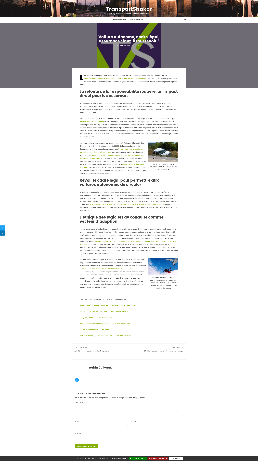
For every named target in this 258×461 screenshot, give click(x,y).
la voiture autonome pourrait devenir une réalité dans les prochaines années (115, 78)
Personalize (176, 458)
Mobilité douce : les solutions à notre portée (91, 351)
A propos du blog (119, 20)
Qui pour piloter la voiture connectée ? (96, 317)
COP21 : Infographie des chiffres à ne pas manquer (164, 351)
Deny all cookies (158, 458)
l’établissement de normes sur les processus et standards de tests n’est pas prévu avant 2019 (127, 204)
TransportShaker (129, 9)
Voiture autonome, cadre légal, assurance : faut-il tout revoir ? (105, 336)
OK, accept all (138, 458)
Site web (78, 433)
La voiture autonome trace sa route (94, 330)
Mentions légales (136, 20)
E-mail (134, 421)
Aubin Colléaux (136, 45)
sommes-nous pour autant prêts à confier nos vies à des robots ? (106, 269)
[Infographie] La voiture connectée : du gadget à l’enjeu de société (107, 305)
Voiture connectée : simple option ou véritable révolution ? (104, 311)
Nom (77, 421)
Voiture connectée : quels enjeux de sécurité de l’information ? (105, 323)
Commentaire (81, 402)
